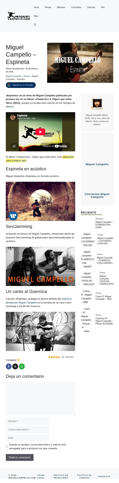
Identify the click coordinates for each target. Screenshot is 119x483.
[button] (35, 24)
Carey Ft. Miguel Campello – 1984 (103, 297)
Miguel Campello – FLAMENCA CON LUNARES (105, 260)
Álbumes (61, 7)
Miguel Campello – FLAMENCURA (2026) (104, 224)
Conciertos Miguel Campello (97, 195)
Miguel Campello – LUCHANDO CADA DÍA (105, 241)
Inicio (36, 7)
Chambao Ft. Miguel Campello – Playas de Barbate (104, 321)
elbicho (9, 106)
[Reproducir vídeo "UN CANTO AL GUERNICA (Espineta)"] (40, 331)
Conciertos (76, 7)
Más (36, 16)
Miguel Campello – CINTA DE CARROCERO (107, 280)
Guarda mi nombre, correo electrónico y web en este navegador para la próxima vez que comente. (37, 446)
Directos (91, 7)
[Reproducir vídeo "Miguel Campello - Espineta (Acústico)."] (40, 201)
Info (102, 7)
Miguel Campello (13, 76)
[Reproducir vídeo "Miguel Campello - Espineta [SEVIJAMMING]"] (40, 266)
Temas (48, 7)
